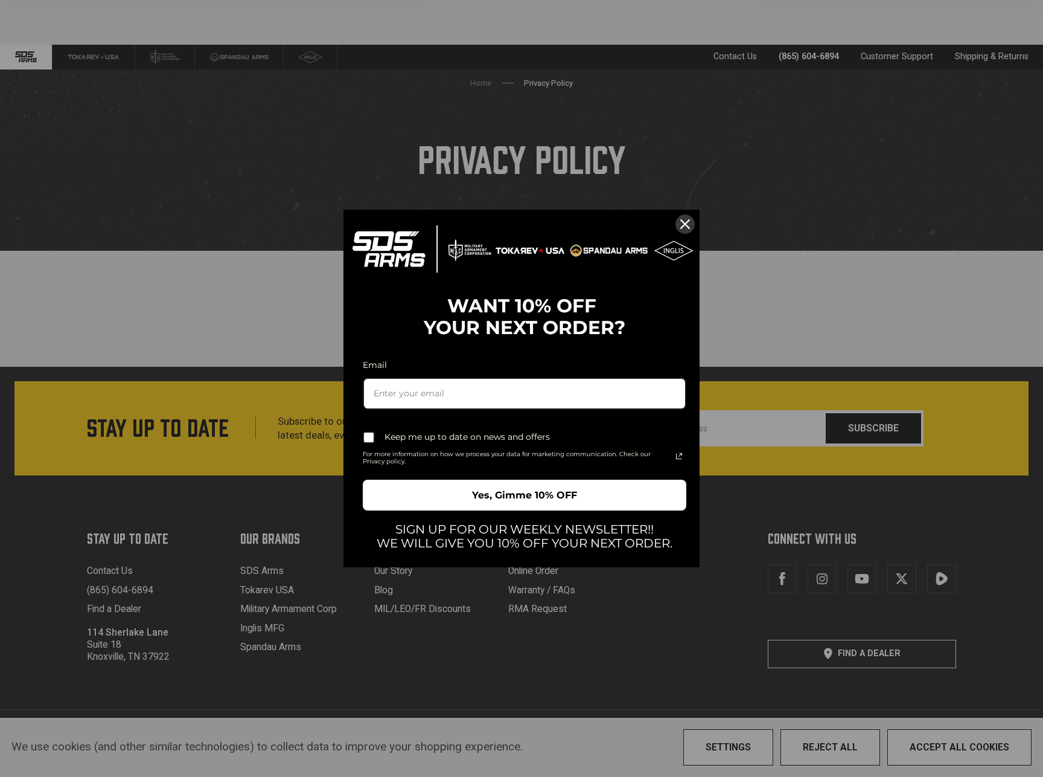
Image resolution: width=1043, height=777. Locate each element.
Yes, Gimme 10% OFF (524, 495)
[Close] (685, 224)
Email (375, 364)
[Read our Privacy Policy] (679, 456)
